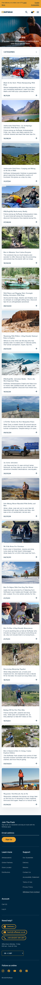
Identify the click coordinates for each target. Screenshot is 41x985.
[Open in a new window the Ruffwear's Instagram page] (3, 971)
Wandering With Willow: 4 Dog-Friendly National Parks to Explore (20, 337)
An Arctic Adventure (10, 463)
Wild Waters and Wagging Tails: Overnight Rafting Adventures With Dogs (18, 294)
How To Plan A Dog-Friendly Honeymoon (17, 628)
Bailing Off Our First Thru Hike (14, 710)
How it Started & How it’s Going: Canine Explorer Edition (17, 752)
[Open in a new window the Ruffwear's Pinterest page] (20, 971)
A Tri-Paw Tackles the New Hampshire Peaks (18, 422)
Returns (25, 867)
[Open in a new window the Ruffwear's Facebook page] (9, 971)
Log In (4, 909)
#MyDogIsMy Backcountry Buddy (15, 211)
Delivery (26, 863)
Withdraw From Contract (31, 892)
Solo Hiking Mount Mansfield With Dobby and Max (19, 504)
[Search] (26, 12)
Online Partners (7, 863)
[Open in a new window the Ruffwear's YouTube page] (15, 971)
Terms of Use (27, 882)
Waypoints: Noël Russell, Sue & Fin (15, 794)
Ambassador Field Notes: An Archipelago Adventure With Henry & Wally (17, 126)
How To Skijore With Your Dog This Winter (18, 587)
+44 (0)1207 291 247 (15, 938)
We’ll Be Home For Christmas (13, 546)
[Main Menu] (37, 12)
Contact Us (27, 872)
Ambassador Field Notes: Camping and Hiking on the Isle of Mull (19, 169)
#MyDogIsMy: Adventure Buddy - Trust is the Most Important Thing (19, 380)
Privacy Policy (28, 887)
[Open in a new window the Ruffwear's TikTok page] (26, 971)
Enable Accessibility (35, 4)
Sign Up (9, 839)
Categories (9, 52)
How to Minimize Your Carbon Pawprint (17, 252)
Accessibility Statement (31, 877)
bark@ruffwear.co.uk (16, 932)
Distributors (6, 872)
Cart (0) (4, 904)
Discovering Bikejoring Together (14, 669)
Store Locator (6, 867)
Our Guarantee (28, 858)
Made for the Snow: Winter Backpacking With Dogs (19, 84)
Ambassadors (6, 858)
